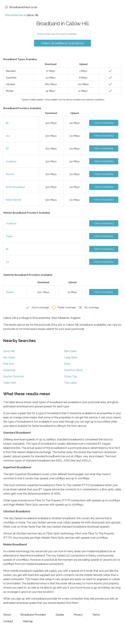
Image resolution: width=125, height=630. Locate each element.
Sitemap (28, 621)
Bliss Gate (70, 351)
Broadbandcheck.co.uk (23, 7)
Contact (8, 621)
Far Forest (9, 357)
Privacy (78, 614)
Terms (96, 614)
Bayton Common (13, 376)
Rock (67, 363)
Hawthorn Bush (73, 370)
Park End (8, 363)
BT (7, 148)
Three (9, 236)
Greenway (9, 370)
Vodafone (11, 161)
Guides (60, 614)
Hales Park (9, 382)
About (7, 614)
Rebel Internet (13, 199)
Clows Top (70, 376)
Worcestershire (14, 15)
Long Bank (70, 357)
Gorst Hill (8, 351)
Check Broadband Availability (62, 43)
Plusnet (10, 174)
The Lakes (70, 382)
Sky (8, 135)
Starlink (10, 292)
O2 (7, 261)
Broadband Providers (33, 614)
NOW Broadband (15, 187)
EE (7, 123)
